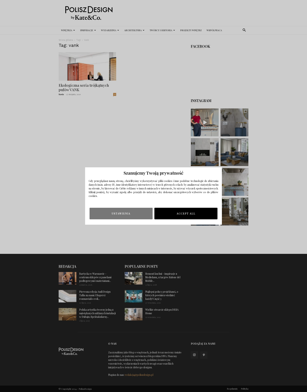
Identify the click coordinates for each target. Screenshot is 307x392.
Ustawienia (121, 213)
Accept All (186, 213)
